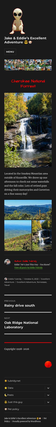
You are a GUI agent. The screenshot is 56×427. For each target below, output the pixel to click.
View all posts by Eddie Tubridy (28, 267)
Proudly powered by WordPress (26, 421)
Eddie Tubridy (15, 279)
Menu (10, 51)
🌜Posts (8, 395)
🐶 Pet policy (11, 409)
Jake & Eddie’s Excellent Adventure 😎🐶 (25, 40)
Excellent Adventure (26, 282)
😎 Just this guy (13, 402)
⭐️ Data (8, 388)
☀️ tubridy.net (12, 380)
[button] (28, 209)
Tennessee (42, 282)
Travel (7, 285)
